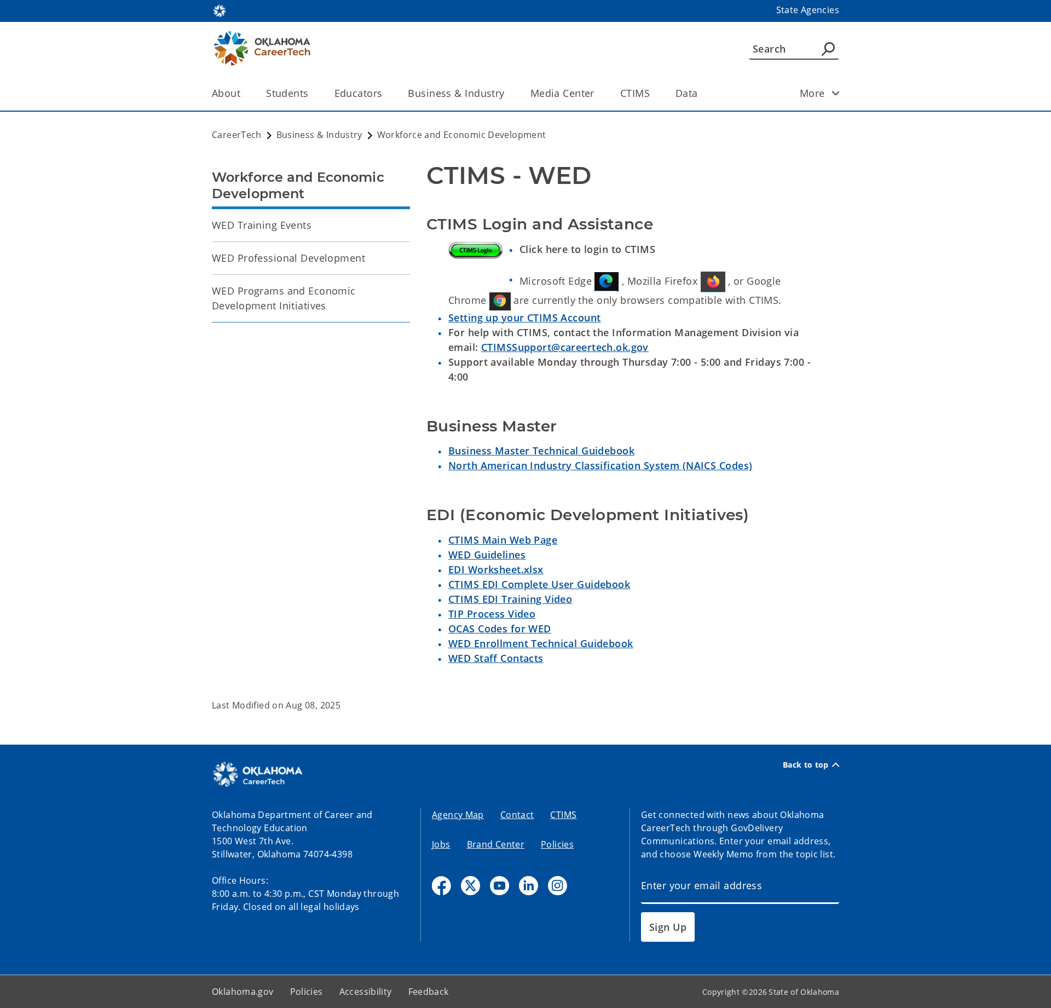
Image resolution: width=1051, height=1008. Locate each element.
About (226, 93)
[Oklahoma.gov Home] (219, 9)
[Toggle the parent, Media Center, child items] (598, 93)
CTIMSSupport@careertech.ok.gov (565, 347)
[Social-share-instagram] (557, 885)
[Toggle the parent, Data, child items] (701, 93)
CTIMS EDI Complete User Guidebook (539, 584)
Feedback (428, 992)
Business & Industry (456, 93)
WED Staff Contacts (496, 658)
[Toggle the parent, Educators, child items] (385, 93)
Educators (358, 93)
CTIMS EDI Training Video (510, 599)
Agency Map (458, 815)
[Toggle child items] (836, 93)
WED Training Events (261, 225)
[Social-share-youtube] (499, 885)
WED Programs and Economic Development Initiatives (284, 298)
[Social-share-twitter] (470, 885)
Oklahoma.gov (243, 992)
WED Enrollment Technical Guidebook (540, 643)
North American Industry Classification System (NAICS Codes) (600, 465)
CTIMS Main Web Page (502, 539)
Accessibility (365, 992)
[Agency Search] (828, 49)
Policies (557, 844)
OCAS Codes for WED (499, 628)
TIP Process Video (491, 613)
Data (686, 93)
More (812, 93)
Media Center (562, 93)
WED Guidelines (487, 554)
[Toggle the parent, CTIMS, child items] (653, 93)
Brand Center (496, 844)
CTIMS (635, 93)
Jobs (441, 844)
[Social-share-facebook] (441, 885)
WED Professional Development (288, 257)
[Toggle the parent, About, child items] (243, 93)
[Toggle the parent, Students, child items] (312, 93)
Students (287, 93)
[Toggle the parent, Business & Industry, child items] (508, 93)
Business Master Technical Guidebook (541, 450)
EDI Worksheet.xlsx (496, 569)
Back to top (806, 765)
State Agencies (807, 10)
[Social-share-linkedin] (528, 885)
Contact (517, 815)
